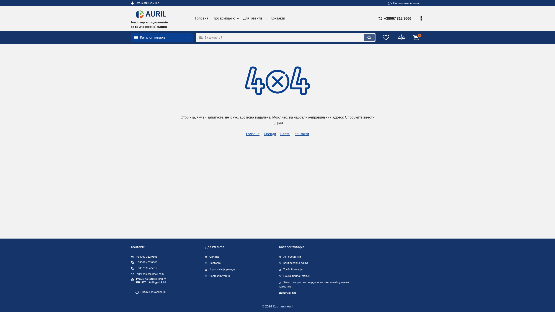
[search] (369, 37)
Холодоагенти (292, 256)
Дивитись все (288, 292)
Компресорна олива (295, 263)
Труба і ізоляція (293, 269)
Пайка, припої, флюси (296, 276)
